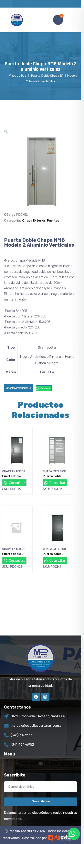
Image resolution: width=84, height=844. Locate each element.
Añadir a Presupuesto (18, 388)
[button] (6, 132)
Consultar (45, 388)
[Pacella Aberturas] (16, 20)
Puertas (53, 220)
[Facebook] (36, 697)
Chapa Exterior (33, 220)
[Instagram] (45, 697)
